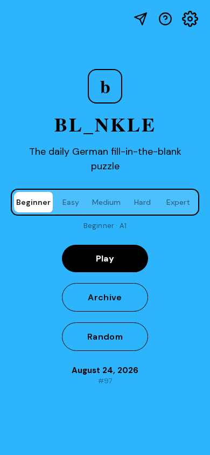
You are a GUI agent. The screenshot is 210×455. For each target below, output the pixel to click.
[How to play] (165, 19)
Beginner (33, 202)
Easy (70, 202)
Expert (178, 202)
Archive (105, 297)
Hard (142, 202)
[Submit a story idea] (140, 19)
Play (105, 258)
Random (105, 336)
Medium (106, 202)
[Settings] (190, 19)
